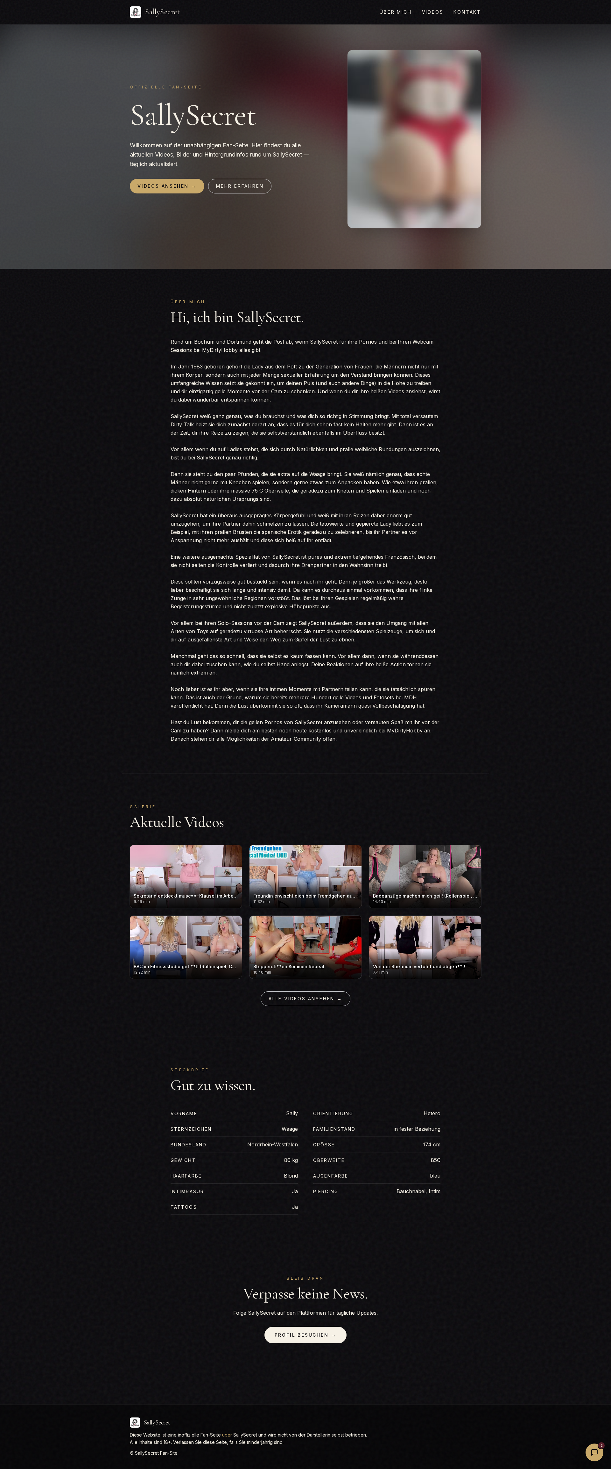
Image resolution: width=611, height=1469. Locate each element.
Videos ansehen (167, 186)
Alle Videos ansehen (305, 998)
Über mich (395, 12)
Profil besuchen (306, 1335)
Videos (433, 12)
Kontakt (467, 12)
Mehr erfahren (239, 186)
